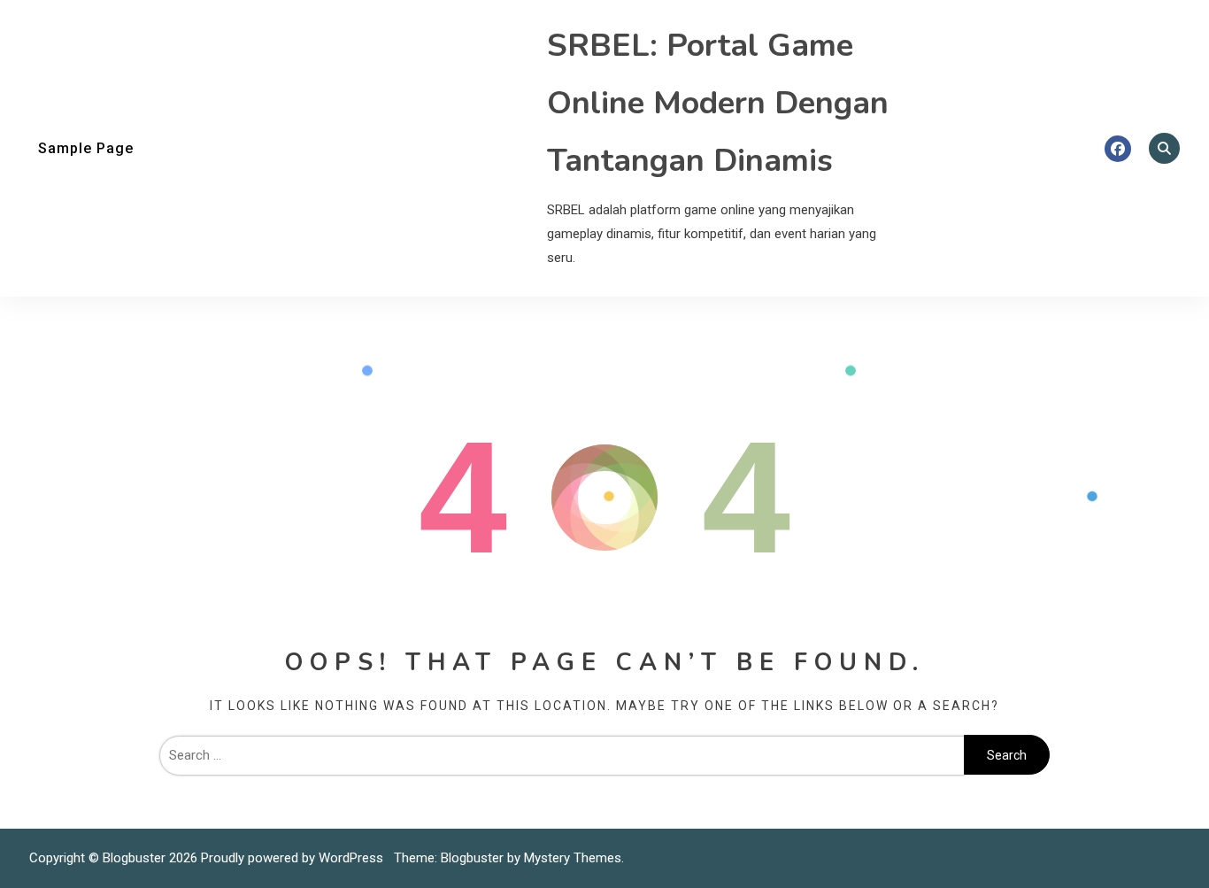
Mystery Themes (572, 858)
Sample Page (86, 148)
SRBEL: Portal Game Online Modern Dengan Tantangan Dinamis (718, 103)
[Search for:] (561, 755)
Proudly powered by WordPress (294, 858)
